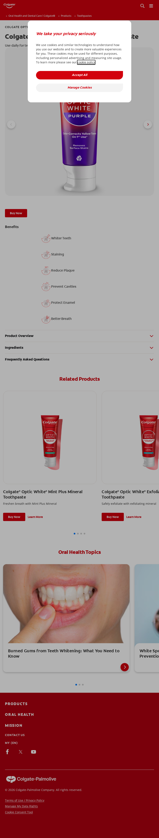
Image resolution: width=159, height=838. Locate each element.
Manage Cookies (79, 87)
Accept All (79, 75)
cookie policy (86, 62)
